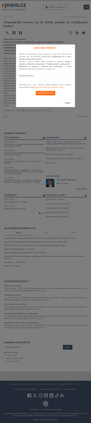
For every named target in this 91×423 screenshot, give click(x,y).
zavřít (68, 103)
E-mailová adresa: (26, 76)
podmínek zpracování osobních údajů (49, 87)
